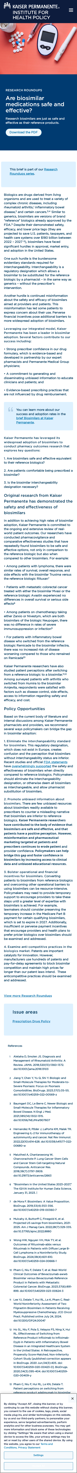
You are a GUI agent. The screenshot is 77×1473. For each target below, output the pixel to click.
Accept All (38, 1466)
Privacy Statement (29, 1447)
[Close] (72, 1398)
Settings (38, 1455)
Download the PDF (24, 132)
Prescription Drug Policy (31, 1021)
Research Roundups (24, 90)
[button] (71, 10)
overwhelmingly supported (31, 766)
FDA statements (55, 762)
